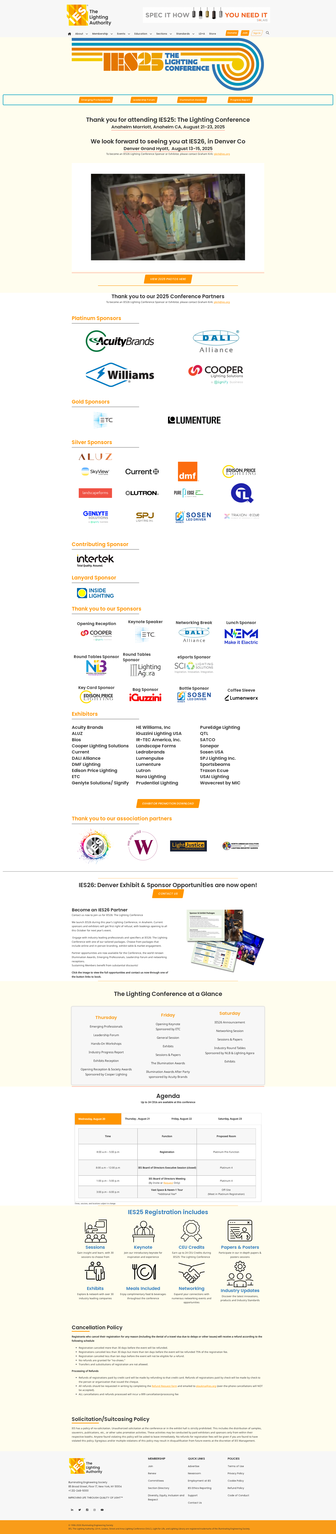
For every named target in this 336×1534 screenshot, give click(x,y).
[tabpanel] (168, 1163)
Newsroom (194, 1473)
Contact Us (195, 1502)
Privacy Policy (236, 1473)
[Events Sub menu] (129, 34)
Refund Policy (236, 1488)
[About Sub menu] (86, 34)
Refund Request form (164, 1386)
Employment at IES (199, 1480)
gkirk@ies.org (222, 153)
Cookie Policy (236, 1480)
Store (212, 33)
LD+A (202, 33)
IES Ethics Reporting (199, 1488)
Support (193, 1495)
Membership (100, 33)
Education (140, 33)
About (79, 33)
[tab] (98, 1119)
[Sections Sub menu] (170, 34)
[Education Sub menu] (150, 34)
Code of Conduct (238, 1495)
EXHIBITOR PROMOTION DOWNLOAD (168, 804)
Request (168, 1182)
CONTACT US (168, 894)
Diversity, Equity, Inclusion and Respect (166, 1497)
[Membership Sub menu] (111, 34)
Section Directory (158, 1488)
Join (150, 1466)
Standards (183, 33)
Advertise (193, 1466)
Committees (156, 1480)
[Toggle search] (267, 32)
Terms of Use (236, 1466)
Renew (152, 1473)
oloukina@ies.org (206, 1386)
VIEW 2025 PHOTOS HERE (168, 279)
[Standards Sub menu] (193, 34)
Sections (161, 33)
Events (121, 33)
